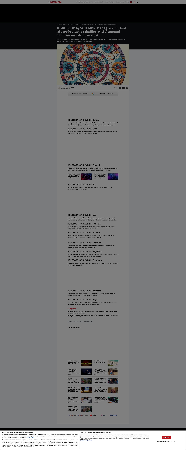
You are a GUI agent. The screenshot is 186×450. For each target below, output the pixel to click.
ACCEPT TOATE (166, 437)
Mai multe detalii (30, 437)
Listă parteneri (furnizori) (86, 440)
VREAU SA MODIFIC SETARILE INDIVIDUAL (166, 441)
